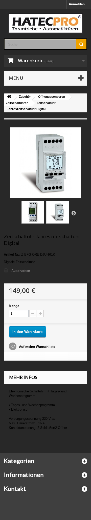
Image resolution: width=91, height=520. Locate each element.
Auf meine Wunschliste (36, 347)
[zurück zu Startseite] (9, 97)
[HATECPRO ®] (45, 23)
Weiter (73, 212)
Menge (14, 306)
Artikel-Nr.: (12, 254)
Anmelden (77, 4)
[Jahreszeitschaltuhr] (33, 212)
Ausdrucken (20, 271)
